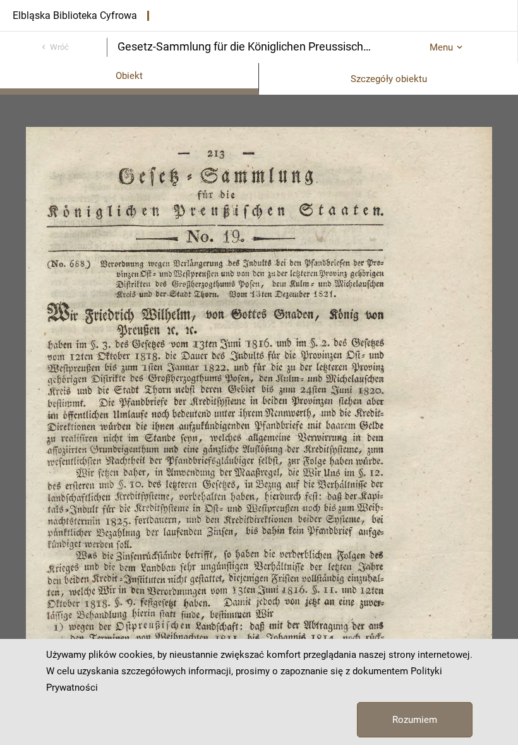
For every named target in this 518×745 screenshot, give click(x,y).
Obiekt (129, 75)
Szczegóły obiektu (389, 79)
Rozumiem (414, 719)
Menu (441, 47)
